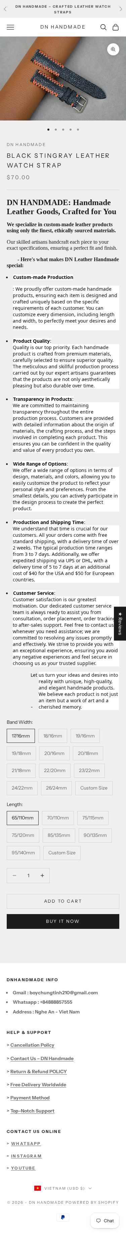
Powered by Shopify (92, 1202)
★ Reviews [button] (120, 623)
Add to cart (63, 901)
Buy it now (63, 921)
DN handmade (26, 144)
